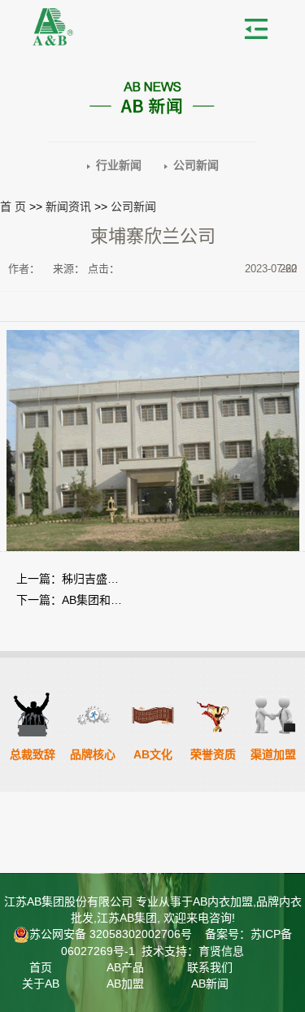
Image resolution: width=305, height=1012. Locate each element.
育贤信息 (221, 951)
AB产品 (125, 967)
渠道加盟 (273, 754)
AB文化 (152, 754)
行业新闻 (119, 165)
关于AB (40, 983)
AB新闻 (210, 983)
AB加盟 (125, 983)
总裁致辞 (32, 754)
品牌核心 (92, 754)
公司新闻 (196, 165)
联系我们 (210, 967)
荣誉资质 (213, 754)
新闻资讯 (68, 206)
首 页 (13, 206)
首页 (40, 967)
